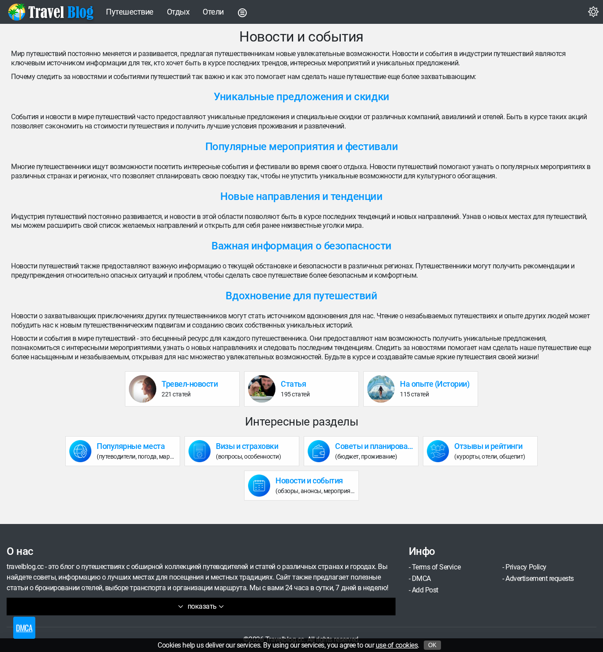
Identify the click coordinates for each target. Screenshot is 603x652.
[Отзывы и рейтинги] (440, 451)
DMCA (421, 578)
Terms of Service (436, 567)
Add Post (425, 590)
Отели (213, 11)
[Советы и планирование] (321, 451)
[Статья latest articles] (264, 389)
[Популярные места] (83, 451)
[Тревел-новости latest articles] (145, 389)
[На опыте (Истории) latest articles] (383, 389)
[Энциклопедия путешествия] (51, 12)
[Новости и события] (261, 486)
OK (432, 645)
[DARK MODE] (593, 12)
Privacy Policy (525, 567)
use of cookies (397, 645)
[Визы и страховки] (202, 451)
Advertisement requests (539, 578)
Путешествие (130, 11)
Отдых (178, 11)
